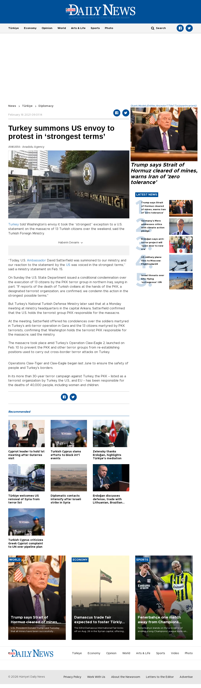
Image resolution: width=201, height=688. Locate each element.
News (12, 106)
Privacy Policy (72, 677)
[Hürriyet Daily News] (100, 11)
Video (175, 653)
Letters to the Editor (160, 677)
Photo (109, 28)
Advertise (186, 677)
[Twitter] (189, 28)
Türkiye (13, 28)
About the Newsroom (125, 677)
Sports (95, 28)
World (62, 28)
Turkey (13, 224)
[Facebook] (180, 28)
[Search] (152, 28)
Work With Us (96, 677)
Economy (30, 28)
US (68, 265)
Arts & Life (78, 28)
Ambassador (37, 260)
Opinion (47, 28)
